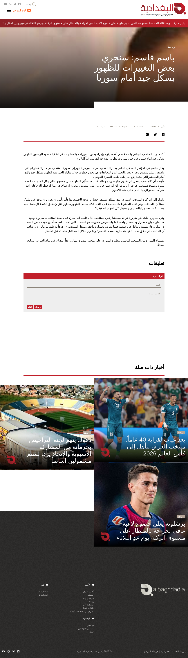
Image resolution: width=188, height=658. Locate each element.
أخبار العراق (88, 591)
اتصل (91, 632)
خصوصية (165, 651)
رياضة (91, 601)
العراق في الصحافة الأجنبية (82, 611)
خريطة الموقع (151, 651)
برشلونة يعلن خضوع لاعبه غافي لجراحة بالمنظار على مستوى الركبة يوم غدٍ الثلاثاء (74, 23)
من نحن (90, 625)
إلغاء (30, 307)
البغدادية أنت (88, 604)
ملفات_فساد (88, 608)
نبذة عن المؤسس (86, 628)
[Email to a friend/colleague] (147, 134)
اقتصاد (91, 595)
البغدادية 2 (43, 595)
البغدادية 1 (43, 591)
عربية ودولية (88, 598)
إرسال (38, 307)
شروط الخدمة (179, 651)
